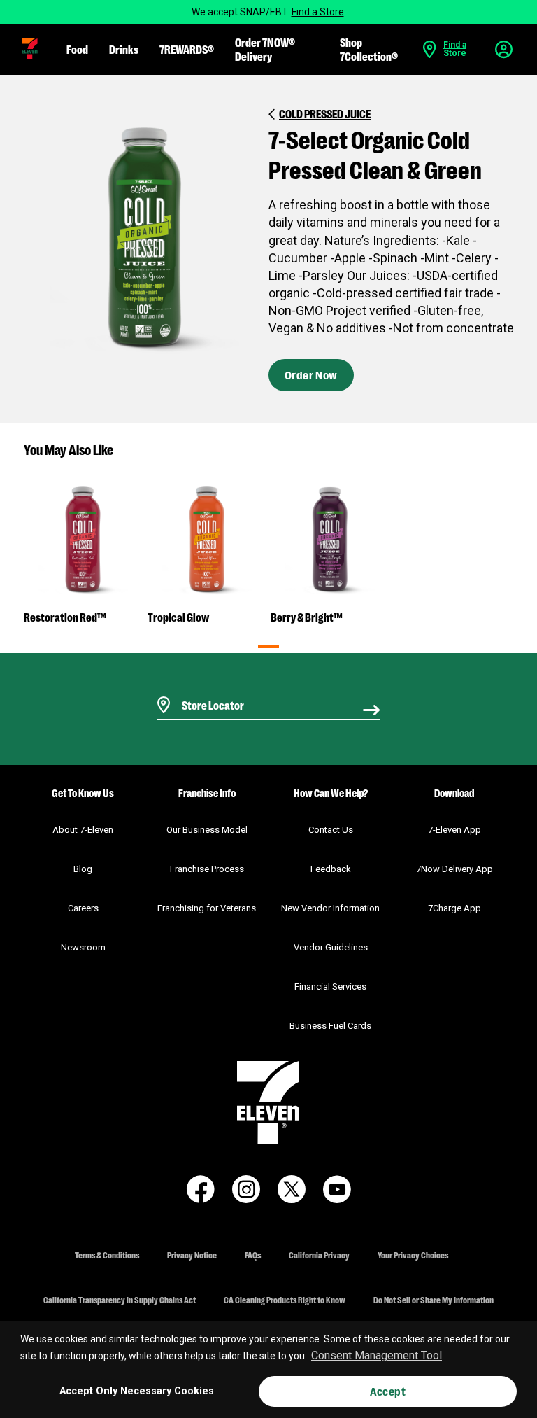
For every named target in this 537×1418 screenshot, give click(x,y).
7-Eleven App (454, 829)
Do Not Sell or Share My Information (433, 1299)
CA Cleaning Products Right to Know (284, 1299)
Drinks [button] (123, 49)
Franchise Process (207, 869)
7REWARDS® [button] (186, 49)
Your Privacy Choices (413, 1254)
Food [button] (77, 49)
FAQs (253, 1254)
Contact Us (330, 829)
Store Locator (209, 687)
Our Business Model (207, 829)
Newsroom (83, 947)
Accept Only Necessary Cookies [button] (136, 1391)
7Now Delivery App (454, 869)
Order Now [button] (311, 374)
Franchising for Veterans (206, 908)
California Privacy (319, 1254)
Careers (83, 908)
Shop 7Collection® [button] (369, 49)
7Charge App (454, 908)
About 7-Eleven (82, 829)
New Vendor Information (330, 908)
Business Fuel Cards (330, 1025)
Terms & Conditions (107, 1254)
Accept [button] (388, 1391)
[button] (29, 48)
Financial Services (330, 986)
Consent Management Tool (376, 1355)
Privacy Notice (192, 1254)
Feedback (330, 869)
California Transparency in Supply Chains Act (119, 1299)
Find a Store (318, 11)
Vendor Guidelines (331, 947)
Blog (82, 869)
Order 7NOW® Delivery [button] (265, 49)
